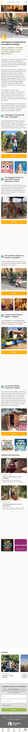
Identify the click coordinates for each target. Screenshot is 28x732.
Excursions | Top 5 (7, 474)
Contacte (11, 717)
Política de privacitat (20, 717)
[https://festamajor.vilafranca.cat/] (7, 545)
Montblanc (25, 674)
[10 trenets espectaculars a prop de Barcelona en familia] (14, 492)
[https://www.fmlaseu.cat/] (21, 167)
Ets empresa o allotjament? (14, 719)
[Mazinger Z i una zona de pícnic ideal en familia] (14, 142)
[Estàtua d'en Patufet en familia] (14, 279)
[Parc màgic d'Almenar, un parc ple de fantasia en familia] (14, 419)
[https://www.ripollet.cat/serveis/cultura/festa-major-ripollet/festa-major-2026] (7, 304)
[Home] (1, 2)
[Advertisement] (14, 240)
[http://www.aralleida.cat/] (14, 8)
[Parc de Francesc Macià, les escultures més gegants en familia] (14, 338)
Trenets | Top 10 (6, 502)
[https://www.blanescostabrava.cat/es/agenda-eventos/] (7, 445)
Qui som (4, 717)
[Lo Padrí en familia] (14, 208)
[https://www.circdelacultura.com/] (21, 545)
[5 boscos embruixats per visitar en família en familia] (14, 465)
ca (26, 20)
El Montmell (5, 674)
